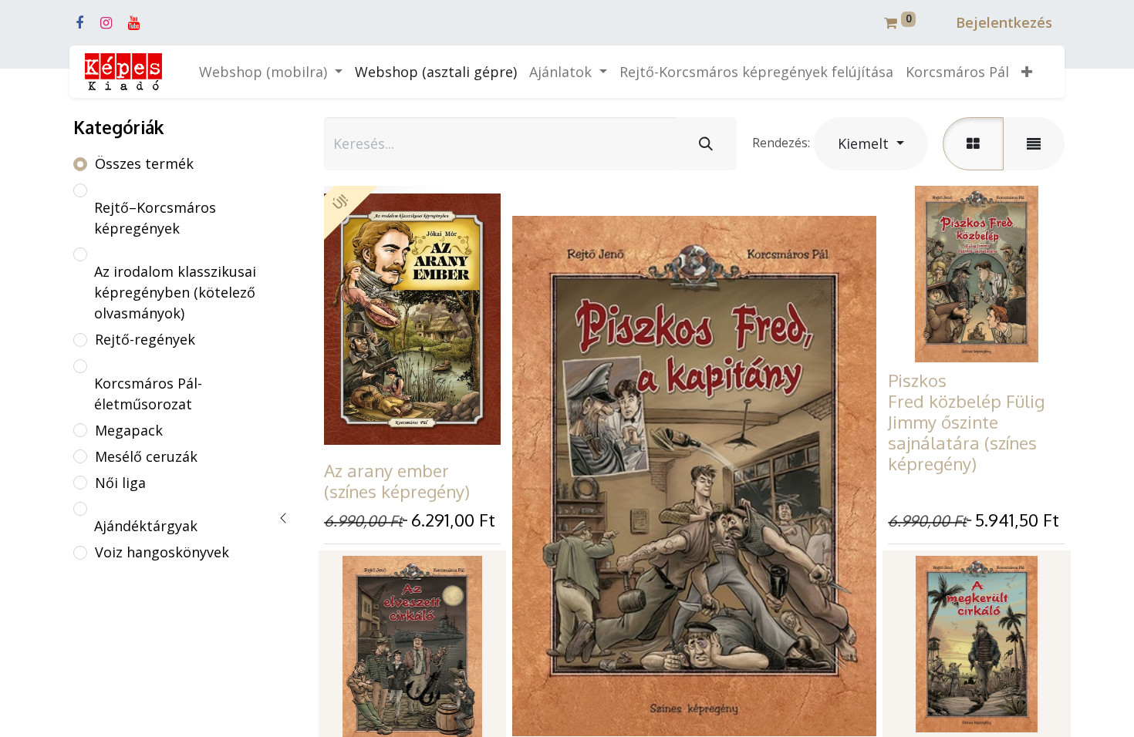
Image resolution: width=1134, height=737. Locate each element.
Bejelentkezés (1004, 22)
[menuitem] (436, 72)
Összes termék (144, 163)
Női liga (120, 482)
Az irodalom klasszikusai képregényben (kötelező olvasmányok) (175, 292)
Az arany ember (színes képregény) (397, 480)
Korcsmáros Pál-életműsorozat (148, 393)
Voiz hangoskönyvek (162, 552)
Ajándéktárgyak (145, 526)
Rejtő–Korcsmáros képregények (155, 217)
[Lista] (1034, 143)
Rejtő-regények (145, 339)
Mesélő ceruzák (146, 456)
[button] (1026, 72)
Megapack (129, 430)
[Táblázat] (973, 143)
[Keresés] (706, 143)
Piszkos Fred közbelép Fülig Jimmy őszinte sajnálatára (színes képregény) (966, 421)
